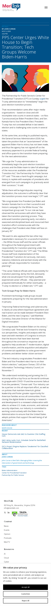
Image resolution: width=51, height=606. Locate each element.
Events (6, 530)
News (6, 526)
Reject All (25, 600)
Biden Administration (9, 470)
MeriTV (7, 542)
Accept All (25, 587)
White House (7, 428)
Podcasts (8, 538)
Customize (25, 594)
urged (42, 98)
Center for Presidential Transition (14, 473)
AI (4, 554)
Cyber (6, 562)
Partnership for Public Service (13, 475)
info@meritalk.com (11, 508)
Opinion (7, 534)
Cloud (6, 558)
